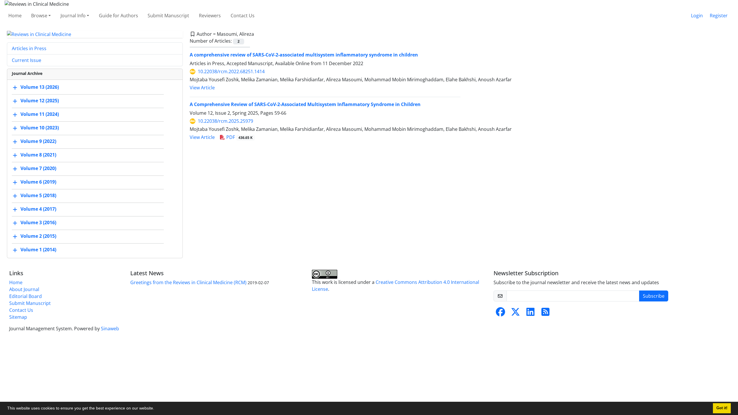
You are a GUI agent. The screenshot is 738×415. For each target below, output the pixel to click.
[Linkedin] (530, 313)
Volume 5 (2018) (38, 196)
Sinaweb (110, 328)
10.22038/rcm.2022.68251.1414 (231, 71)
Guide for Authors (118, 15)
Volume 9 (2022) (38, 141)
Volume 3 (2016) (38, 223)
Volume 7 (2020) (38, 168)
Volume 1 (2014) (38, 250)
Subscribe (653, 296)
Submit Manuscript (168, 15)
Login (697, 15)
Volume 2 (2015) (38, 236)
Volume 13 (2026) (39, 87)
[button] (156, 409)
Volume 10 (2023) (39, 128)
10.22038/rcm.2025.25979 (225, 121)
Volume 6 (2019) (38, 182)
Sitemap (18, 317)
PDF (239, 137)
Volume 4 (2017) (38, 209)
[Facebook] (500, 313)
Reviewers (210, 15)
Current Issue (26, 60)
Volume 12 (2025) (39, 101)
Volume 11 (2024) (39, 114)
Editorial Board (25, 296)
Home (15, 15)
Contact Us (243, 15)
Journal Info (73, 15)
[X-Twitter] (515, 313)
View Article (202, 87)
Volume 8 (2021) (38, 155)
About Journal (24, 289)
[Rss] (545, 313)
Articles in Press (29, 48)
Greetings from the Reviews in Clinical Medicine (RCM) (188, 282)
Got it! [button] (721, 408)
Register (719, 15)
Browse (39, 15)
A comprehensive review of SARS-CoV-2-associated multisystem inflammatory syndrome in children (304, 55)
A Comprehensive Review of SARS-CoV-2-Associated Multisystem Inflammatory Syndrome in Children (305, 104)
